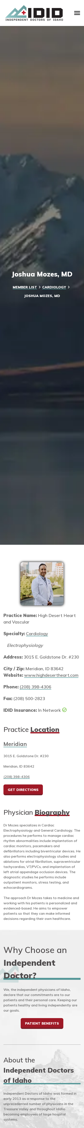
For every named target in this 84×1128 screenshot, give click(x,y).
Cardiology (54, 287)
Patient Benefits (42, 1023)
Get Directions (23, 789)
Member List (25, 287)
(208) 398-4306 (35, 686)
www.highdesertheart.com (51, 675)
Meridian (15, 744)
